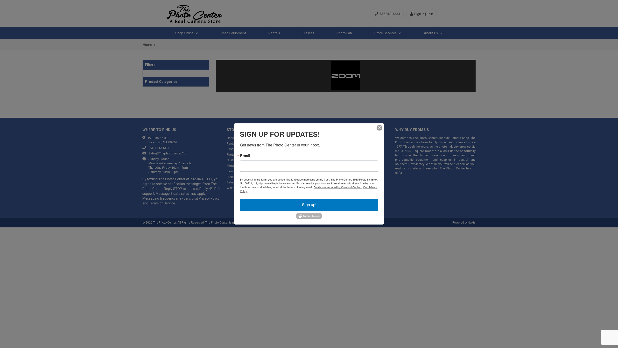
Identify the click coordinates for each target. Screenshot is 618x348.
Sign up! (309, 204)
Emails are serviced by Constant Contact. (338, 187)
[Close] (379, 127)
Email (245, 156)
